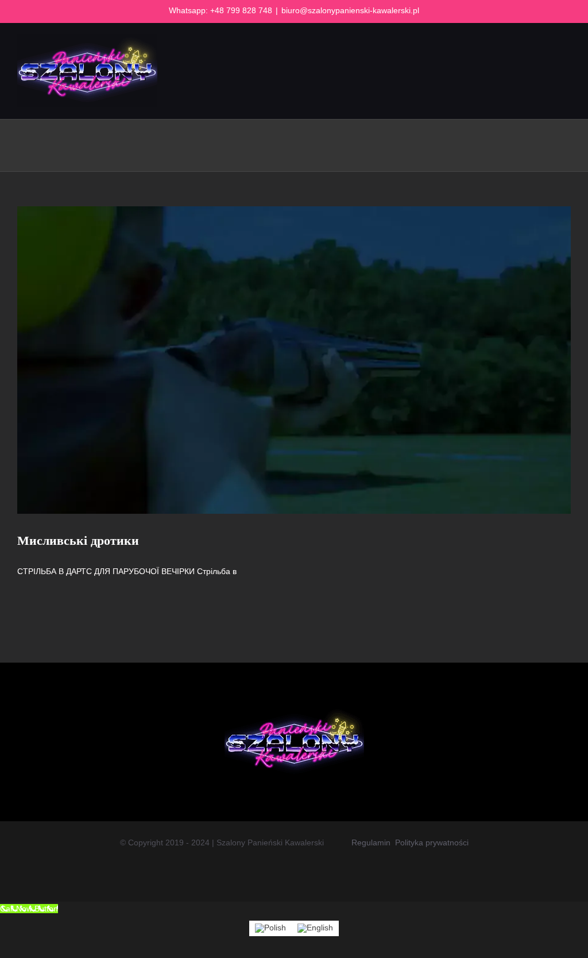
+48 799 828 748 (241, 10)
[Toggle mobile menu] (566, 66)
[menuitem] (270, 928)
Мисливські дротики (78, 540)
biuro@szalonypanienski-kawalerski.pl (350, 10)
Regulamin (370, 842)
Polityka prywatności (432, 842)
